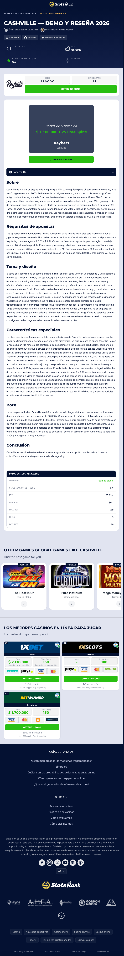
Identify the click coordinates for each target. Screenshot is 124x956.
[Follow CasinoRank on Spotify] (73, 862)
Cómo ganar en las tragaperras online (61, 778)
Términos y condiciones (24, 951)
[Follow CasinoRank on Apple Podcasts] (81, 862)
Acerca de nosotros (61, 806)
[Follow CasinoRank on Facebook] (42, 862)
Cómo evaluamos (61, 818)
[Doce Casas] (65, 903)
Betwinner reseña (32, 732)
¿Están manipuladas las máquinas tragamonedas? (61, 761)
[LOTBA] (14, 903)
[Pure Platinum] (71, 586)
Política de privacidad (61, 812)
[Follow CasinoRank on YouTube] (65, 862)
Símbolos (61, 766)
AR (59, 871)
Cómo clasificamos (61, 823)
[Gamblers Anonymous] (111, 903)
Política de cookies (52, 951)
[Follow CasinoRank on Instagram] (49, 862)
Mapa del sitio (103, 951)
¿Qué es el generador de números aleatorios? (61, 784)
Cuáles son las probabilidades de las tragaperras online (61, 772)
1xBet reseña (32, 684)
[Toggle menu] (6, 4)
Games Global (106, 480)
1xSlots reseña (90, 684)
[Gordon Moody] (89, 903)
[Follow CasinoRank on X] (57, 862)
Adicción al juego (79, 951)
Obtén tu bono (71, 88)
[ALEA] (40, 903)
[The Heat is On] (23, 586)
